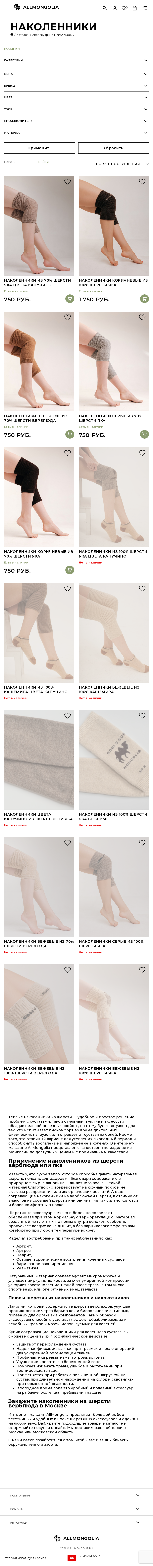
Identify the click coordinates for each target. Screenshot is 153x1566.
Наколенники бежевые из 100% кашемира (109, 689)
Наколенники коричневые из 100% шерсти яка (113, 282)
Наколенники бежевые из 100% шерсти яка (109, 1070)
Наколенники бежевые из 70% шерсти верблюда (39, 943)
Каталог (22, 35)
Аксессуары (41, 35)
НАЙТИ (43, 162)
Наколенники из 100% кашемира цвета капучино (36, 689)
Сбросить (113, 148)
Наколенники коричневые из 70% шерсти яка (38, 554)
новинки (12, 49)
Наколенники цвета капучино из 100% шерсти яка (38, 816)
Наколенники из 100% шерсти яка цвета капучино (113, 554)
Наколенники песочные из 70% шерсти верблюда (35, 418)
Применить (39, 148)
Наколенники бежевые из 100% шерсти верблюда (34, 1070)
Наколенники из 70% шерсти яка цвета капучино (37, 282)
